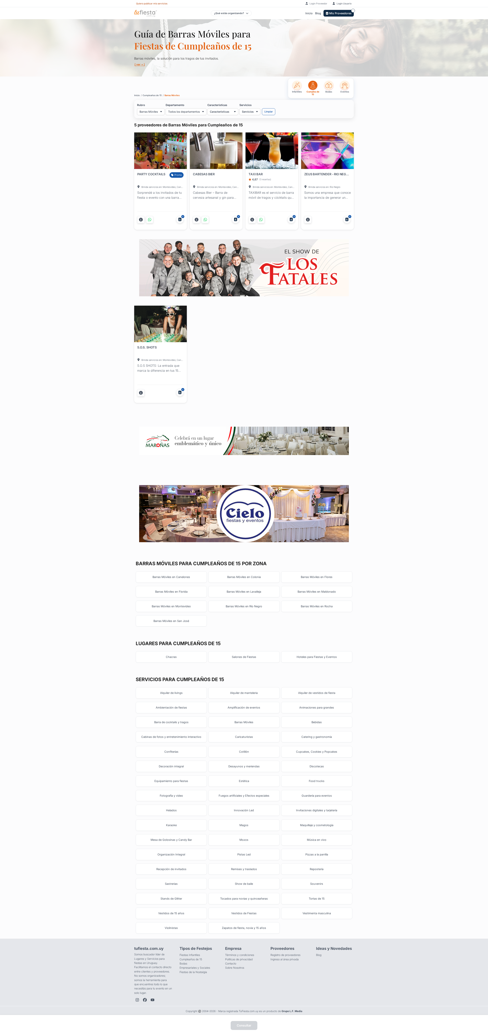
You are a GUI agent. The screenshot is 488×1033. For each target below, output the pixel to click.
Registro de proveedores (285, 954)
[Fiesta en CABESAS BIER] (216, 151)
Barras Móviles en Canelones (171, 577)
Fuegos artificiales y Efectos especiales (244, 795)
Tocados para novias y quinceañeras (244, 898)
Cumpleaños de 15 (191, 959)
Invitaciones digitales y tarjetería (316, 810)
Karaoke (171, 825)
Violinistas (171, 927)
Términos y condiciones (239, 954)
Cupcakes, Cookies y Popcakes (316, 751)
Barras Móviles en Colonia (244, 577)
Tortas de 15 (317, 898)
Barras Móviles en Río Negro (244, 606)
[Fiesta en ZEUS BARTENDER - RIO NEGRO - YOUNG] (327, 151)
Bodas (183, 963)
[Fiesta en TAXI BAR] (272, 151)
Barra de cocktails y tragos (171, 722)
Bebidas (316, 722)
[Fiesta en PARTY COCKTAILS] (160, 151)
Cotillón (244, 751)
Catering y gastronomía (316, 736)
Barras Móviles (243, 722)
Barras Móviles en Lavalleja (244, 591)
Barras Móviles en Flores (316, 577)
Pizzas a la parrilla (316, 854)
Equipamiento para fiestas (171, 781)
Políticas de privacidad (239, 959)
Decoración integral (171, 766)
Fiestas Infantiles (190, 954)
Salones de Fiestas (244, 656)
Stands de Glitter (171, 898)
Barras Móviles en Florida (171, 591)
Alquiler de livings (171, 692)
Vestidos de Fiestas (244, 913)
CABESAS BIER (204, 174)
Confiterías (171, 751)
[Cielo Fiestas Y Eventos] (244, 513)
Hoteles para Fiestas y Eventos (317, 656)
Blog (318, 13)
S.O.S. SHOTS (147, 347)
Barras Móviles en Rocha (317, 606)
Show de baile (244, 883)
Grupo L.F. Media (292, 1011)
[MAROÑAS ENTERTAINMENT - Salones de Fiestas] (244, 441)
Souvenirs (316, 883)
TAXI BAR (256, 174)
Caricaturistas (244, 736)
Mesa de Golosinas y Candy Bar (171, 839)
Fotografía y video (171, 795)
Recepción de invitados (171, 869)
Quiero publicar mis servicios (151, 3)
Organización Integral (171, 854)
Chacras (171, 656)
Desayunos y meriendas (244, 766)
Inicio (309, 13)
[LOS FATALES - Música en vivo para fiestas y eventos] (244, 268)
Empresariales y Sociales (195, 967)
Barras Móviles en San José (171, 621)
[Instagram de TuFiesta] (137, 1000)
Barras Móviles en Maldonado (317, 591)
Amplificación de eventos (244, 707)
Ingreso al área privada (284, 959)
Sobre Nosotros (234, 967)
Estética (244, 781)
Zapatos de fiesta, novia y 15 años (244, 927)
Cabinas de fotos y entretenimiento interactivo (171, 736)
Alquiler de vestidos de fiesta (316, 692)
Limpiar (268, 111)
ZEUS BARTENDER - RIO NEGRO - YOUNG (326, 174)
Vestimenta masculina (317, 913)
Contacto (230, 963)
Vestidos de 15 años (171, 913)
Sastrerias (171, 883)
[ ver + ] (140, 64)
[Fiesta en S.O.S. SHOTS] (160, 325)
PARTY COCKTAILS (151, 174)
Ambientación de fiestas (171, 707)
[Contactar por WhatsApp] (149, 219)
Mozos (243, 839)
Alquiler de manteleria (244, 692)
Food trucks (316, 781)
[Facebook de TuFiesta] (145, 1000)
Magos (243, 825)
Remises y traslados (244, 869)
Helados (171, 810)
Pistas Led (244, 854)
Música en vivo (316, 839)
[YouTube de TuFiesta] (152, 1000)
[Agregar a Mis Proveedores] (180, 219)
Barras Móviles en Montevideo (171, 606)
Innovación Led (244, 810)
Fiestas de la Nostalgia (193, 972)
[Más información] (140, 219)
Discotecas (317, 766)
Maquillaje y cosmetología (316, 825)
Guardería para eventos (317, 795)
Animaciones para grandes (316, 707)
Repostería (316, 869)
